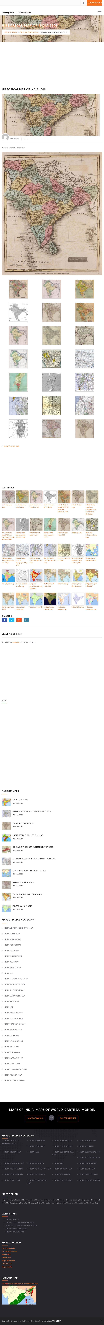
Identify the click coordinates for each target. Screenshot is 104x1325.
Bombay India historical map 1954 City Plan (20, 535)
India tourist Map (13, 1075)
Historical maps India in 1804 (21, 506)
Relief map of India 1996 (8, 608)
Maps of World (94, 3)
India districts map (78, 607)
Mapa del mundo (8, 1261)
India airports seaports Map (18, 928)
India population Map (15, 1024)
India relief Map (12, 1035)
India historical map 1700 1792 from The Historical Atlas (63, 508)
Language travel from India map (91, 559)
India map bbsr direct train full (77, 585)
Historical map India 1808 (62, 534)
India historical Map (29, 32)
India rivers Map (12, 1047)
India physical (13, 1219)
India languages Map (14, 996)
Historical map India (7, 506)
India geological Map (14, 984)
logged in (15, 642)
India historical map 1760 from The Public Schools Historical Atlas (8, 536)
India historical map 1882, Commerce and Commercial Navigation (91, 509)
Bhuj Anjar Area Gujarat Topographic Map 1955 (21, 561)
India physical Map (13, 1013)
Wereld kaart (7, 1264)
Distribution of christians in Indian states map (20, 1283)
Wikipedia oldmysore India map (91, 535)
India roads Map (12, 1052)
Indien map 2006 (20, 800)
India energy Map (12, 968)
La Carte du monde (9, 1251)
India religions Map (13, 1041)
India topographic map (15, 1069)
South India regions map (62, 608)
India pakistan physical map (20, 1222)
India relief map (63, 584)
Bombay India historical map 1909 (48, 535)
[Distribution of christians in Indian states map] (19, 1295)
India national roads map (20, 608)
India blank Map (12, 934)
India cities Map (12, 951)
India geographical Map (16, 979)
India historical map (77, 506)
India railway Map (13, 1030)
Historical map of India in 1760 (35, 506)
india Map (8, 1007)
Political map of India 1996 (49, 585)
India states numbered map (91, 608)
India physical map (8, 584)
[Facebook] (83, 3)
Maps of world (35, 1118)
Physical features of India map (22, 585)
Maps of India (11, 32)
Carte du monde (68, 1118)
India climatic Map (13, 956)
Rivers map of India (36, 607)
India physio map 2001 (16, 1229)
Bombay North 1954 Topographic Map (36, 560)
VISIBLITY (56, 1321)
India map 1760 (77, 533)
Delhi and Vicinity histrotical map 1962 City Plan (77, 560)
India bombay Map (13, 939)
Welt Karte (6, 1257)
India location (11, 1001)
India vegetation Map (14, 1081)
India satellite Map (13, 1058)
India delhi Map (11, 962)
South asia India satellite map (49, 608)
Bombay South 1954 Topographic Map (50, 560)
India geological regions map (28, 835)
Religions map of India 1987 (91, 585)
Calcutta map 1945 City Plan (64, 559)
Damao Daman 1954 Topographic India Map (8, 560)
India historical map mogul (35, 534)
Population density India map (28, 894)
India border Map (12, 945)
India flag (9, 973)
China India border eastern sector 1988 (33, 847)
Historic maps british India (48, 506)
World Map (6, 1254)
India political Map (13, 1018)
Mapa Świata (7, 1267)
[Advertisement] (52, 68)
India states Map (12, 1064)
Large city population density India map (36, 586)
